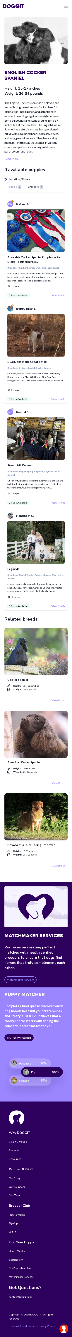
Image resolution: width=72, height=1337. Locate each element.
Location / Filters (19, 179)
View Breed (58, 700)
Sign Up (13, 1223)
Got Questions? (25, 1287)
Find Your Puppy (21, 1242)
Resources (15, 1158)
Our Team (14, 1195)
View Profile (58, 295)
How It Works (17, 1214)
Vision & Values (18, 1141)
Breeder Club (19, 1205)
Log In (12, 1231)
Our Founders (17, 1186)
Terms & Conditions (21, 1326)
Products (14, 1150)
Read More (11, 158)
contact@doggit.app (20, 1296)
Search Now (16, 1259)
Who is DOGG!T (21, 1169)
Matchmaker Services (21, 1276)
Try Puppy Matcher (20, 1268)
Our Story (14, 1178)
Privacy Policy (46, 1326)
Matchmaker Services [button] (20, 979)
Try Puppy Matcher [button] (19, 1037)
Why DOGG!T (19, 1133)
